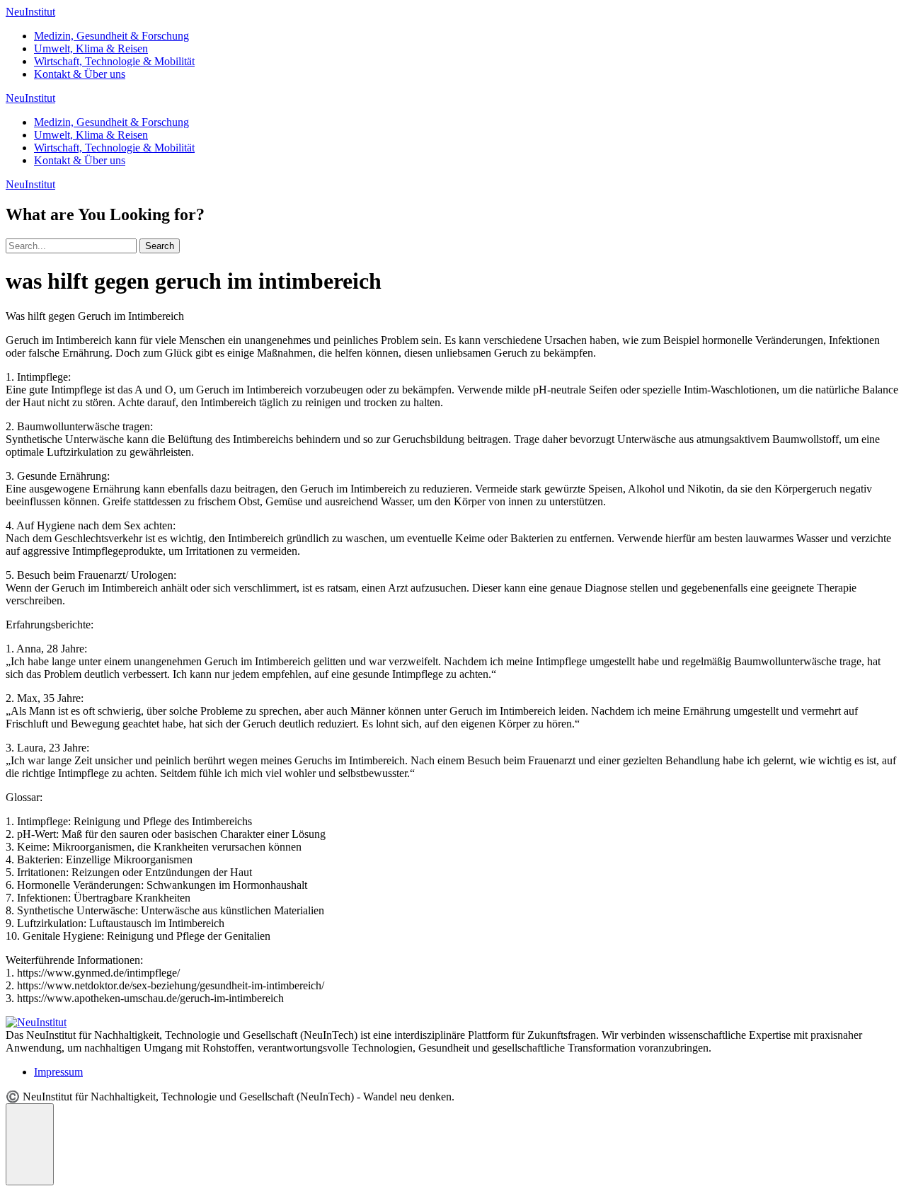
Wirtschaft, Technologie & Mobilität (114, 61)
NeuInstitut (30, 12)
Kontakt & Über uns (79, 74)
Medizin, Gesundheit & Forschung (111, 36)
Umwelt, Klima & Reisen (91, 48)
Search (159, 246)
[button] (30, 1144)
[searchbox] (71, 245)
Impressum (58, 1072)
